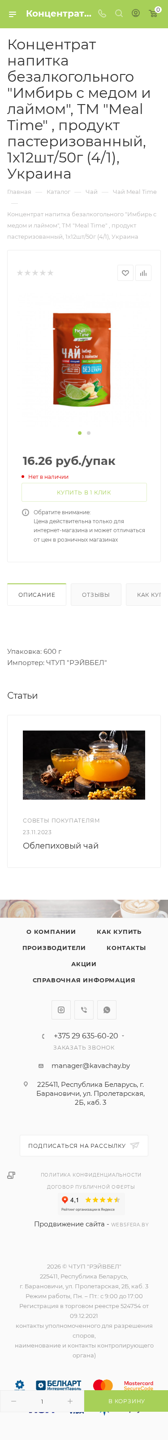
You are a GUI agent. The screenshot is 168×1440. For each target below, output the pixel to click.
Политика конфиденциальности (91, 1175)
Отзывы (96, 594)
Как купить (119, 931)
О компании (51, 931)
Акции (84, 963)
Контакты (126, 947)
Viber (84, 1010)
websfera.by (130, 1225)
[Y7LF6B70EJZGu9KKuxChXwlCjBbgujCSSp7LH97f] (84, 359)
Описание (36, 594)
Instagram (61, 1010)
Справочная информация (84, 980)
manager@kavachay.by (91, 1065)
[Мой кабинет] (136, 14)
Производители (54, 947)
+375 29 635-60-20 (86, 1036)
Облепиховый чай (61, 846)
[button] (79, 433)
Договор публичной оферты (91, 1187)
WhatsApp (106, 1010)
